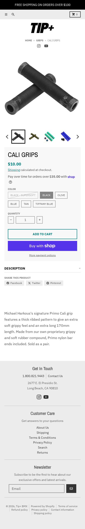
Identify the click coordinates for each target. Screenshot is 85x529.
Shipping (14, 170)
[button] (18, 137)
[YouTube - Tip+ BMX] (46, 46)
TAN (26, 203)
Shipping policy (43, 513)
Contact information (62, 509)
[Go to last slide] (7, 136)
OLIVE (61, 195)
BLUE (13, 203)
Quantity (14, 213)
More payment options (42, 255)
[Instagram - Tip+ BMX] (39, 46)
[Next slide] (78, 136)
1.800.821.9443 (33, 376)
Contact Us (55, 376)
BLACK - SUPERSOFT (23, 195)
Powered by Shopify (42, 506)
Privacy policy (39, 509)
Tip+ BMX (21, 506)
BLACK (46, 195)
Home (28, 40)
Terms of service (68, 506)
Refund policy (19, 509)
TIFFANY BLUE (44, 203)
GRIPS (39, 40)
